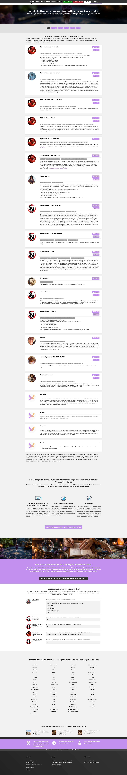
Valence (92, 684)
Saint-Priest (92, 667)
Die (54, 667)
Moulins (73, 669)
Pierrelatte (73, 679)
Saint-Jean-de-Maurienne (73, 709)
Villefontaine (92, 696)
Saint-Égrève (73, 699)
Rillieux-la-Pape (73, 687)
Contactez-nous (29, 770)
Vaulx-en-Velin (92, 687)
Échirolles (54, 669)
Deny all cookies (79, 1)
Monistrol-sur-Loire (54, 709)
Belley (34, 682)
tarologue (73, 28)
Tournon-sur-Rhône (92, 682)
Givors (54, 679)
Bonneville (35, 684)
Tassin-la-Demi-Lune (92, 674)
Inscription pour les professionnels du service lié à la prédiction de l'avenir (63, 578)
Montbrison (53, 711)
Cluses (34, 711)
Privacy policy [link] (95, 1)
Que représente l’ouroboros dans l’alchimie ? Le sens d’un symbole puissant (65, 732)
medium (66, 28)
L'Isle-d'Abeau (54, 696)
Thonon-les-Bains (92, 679)
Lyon (54, 699)
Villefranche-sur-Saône (92, 699)
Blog (27, 769)
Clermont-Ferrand (34, 709)
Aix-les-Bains (35, 664)
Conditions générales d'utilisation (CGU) (33, 764)
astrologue (54, 28)
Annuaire (27, 760)
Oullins (73, 674)
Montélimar (73, 664)
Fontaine (54, 674)
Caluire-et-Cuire (34, 699)
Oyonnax (73, 677)
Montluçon (73, 667)
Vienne (92, 694)
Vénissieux (92, 689)
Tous (48, 28)
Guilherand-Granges (54, 684)
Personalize (87, 1)
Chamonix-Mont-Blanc (34, 706)
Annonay (35, 674)
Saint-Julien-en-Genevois (73, 711)
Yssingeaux (92, 706)
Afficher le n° (96, 50)
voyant (78, 28)
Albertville (35, 667)
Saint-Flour (73, 704)
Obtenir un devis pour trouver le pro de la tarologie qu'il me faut (63, 527)
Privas (73, 684)
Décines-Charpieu (54, 664)
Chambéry (35, 704)
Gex (54, 677)
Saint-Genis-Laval (73, 706)
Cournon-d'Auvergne (34, 714)
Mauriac (54, 701)
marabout (60, 28)
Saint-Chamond (73, 694)
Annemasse (34, 672)
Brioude (34, 694)
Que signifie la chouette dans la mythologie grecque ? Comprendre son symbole (41, 732)
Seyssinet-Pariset (92, 672)
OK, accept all (68, 1)
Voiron (92, 704)
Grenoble (54, 682)
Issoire (54, 687)
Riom (73, 689)
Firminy (53, 672)
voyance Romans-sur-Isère (57, 765)
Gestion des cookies (30, 767)
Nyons (73, 672)
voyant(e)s (42, 147)
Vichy (92, 692)
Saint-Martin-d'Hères (92, 664)
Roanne (73, 692)
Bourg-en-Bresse (34, 687)
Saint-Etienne (73, 701)
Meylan (53, 704)
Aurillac (34, 679)
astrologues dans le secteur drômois (58, 168)
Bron (35, 696)
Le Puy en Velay (54, 692)
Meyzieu (54, 706)
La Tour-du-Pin (54, 689)
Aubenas (35, 677)
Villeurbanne (92, 701)
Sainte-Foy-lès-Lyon (73, 696)
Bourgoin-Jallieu (34, 692)
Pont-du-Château (73, 682)
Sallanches (92, 669)
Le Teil (54, 694)
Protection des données (30, 765)
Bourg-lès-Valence (35, 689)
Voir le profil (96, 47)
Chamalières (34, 701)
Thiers (92, 677)
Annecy (34, 669)
